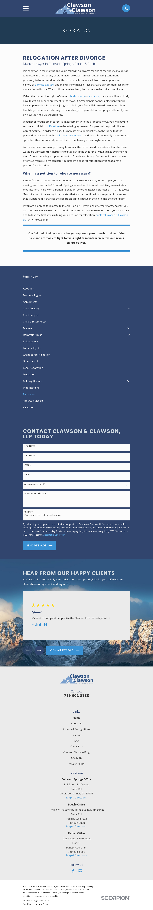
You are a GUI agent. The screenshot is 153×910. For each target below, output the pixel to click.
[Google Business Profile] (80, 871)
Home (76, 717)
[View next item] (39, 650)
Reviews (76, 735)
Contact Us (76, 746)
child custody (77, 96)
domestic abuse (44, 84)
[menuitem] (76, 288)
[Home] (75, 8)
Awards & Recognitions (76, 729)
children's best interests (70, 135)
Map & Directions (76, 797)
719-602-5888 (76, 695)
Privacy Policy (76, 763)
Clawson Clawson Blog (76, 752)
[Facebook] (73, 871)
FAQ (76, 740)
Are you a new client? (34, 484)
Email (27, 474)
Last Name (29, 455)
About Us (76, 723)
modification (51, 126)
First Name (29, 446)
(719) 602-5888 (40, 219)
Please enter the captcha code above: (42, 515)
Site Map (76, 758)
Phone (27, 465)
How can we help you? (35, 493)
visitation (94, 96)
